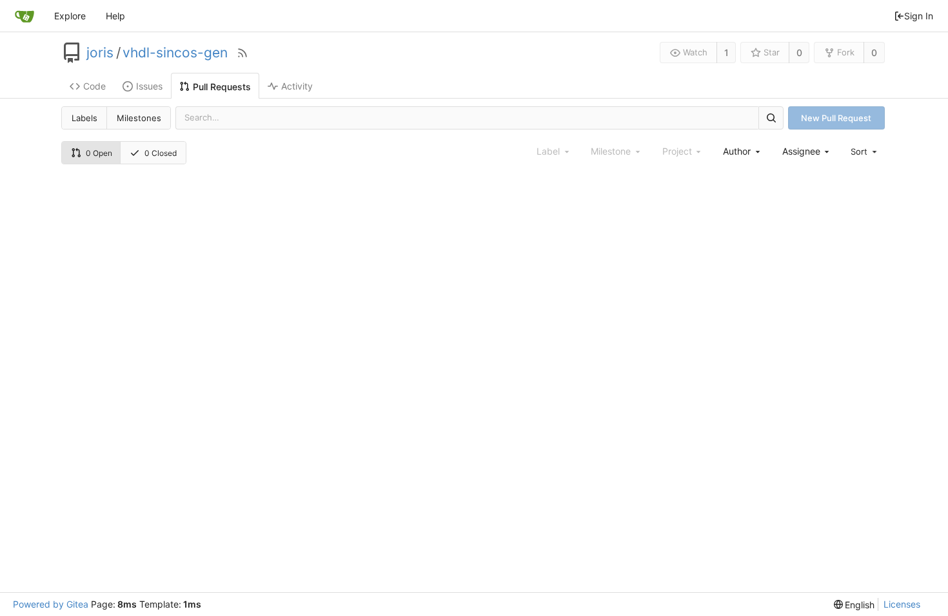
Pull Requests (222, 86)
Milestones (139, 118)
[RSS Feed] (242, 53)
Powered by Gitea (50, 604)
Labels (84, 118)
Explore (70, 15)
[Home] (24, 16)
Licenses (902, 604)
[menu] (865, 151)
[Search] (770, 117)
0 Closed (160, 153)
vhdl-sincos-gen (175, 52)
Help (115, 15)
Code (94, 86)
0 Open (99, 153)
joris (100, 52)
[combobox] (742, 151)
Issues (149, 86)
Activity (297, 86)
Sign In (918, 15)
